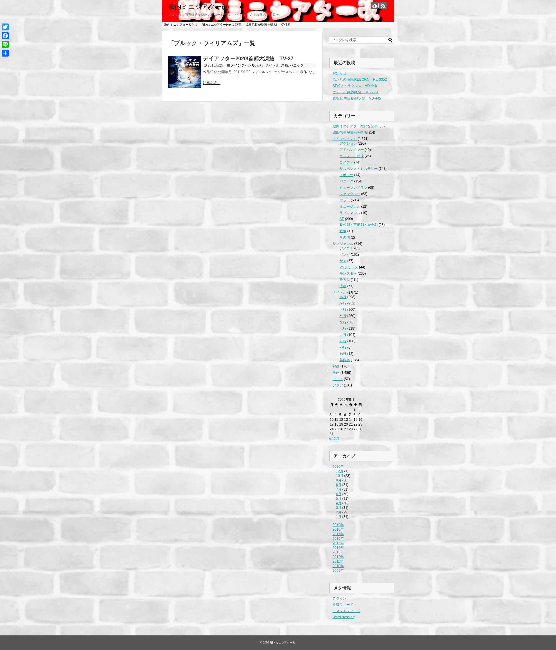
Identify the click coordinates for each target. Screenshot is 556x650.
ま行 (342, 335)
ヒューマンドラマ (353, 187)
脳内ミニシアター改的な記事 (221, 24)
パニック (297, 65)
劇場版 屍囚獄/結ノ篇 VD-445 (357, 98)
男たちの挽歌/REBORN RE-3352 (360, 79)
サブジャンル (343, 244)
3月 (338, 508)
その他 (344, 237)
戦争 (342, 231)
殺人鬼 (344, 280)
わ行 (342, 354)
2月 (338, 512)
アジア (338, 385)
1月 (338, 517)
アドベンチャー (351, 150)
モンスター (348, 273)
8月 (338, 485)
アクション (348, 143)
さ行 (342, 309)
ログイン (339, 598)
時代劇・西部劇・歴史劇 (358, 225)
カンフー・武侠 (351, 156)
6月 (338, 494)
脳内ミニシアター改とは (181, 24)
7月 (338, 489)
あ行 (342, 297)
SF (341, 219)
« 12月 (334, 439)
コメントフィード (346, 611)
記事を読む (211, 83)
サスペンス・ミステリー (358, 168)
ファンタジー (349, 194)
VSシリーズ (348, 267)
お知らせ (339, 73)
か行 (342, 303)
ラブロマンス (349, 213)
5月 (338, 498)
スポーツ (346, 175)
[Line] (5, 44)
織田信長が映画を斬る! (261, 24)
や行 (342, 347)
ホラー (344, 200)
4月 (338, 503)
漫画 (342, 286)
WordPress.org (344, 617)
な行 (342, 322)
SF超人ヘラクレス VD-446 (355, 86)
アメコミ (346, 248)
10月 (339, 476)
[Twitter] (5, 27)
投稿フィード (343, 605)
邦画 (336, 366)
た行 (260, 65)
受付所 (285, 24)
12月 (339, 471)
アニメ (338, 379)
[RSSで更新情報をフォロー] (383, 5)
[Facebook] (5, 35)
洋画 (284, 65)
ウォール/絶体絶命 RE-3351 (356, 92)
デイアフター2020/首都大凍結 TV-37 (248, 58)
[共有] (5, 53)
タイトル (272, 65)
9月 (338, 480)
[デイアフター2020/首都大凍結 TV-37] (184, 72)
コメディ (346, 162)
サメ (342, 261)
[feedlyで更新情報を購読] (374, 5)
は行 (342, 328)
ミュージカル (349, 206)
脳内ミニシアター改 (198, 6)
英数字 (344, 360)
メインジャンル (243, 65)
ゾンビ (344, 254)
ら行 (342, 341)
